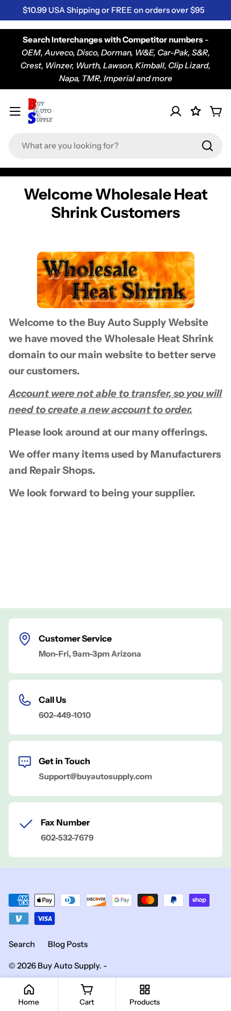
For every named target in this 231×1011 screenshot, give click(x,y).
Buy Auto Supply (68, 965)
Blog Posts (68, 944)
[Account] (175, 111)
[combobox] (115, 146)
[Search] (207, 145)
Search (22, 944)
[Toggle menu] (15, 111)
